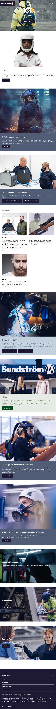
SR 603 (6, 80)
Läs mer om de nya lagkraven (11, 200)
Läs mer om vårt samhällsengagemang (14, 569)
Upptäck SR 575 (28, 21)
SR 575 (6, 146)
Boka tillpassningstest (31, 200)
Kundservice (7, 607)
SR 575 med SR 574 (25, 351)
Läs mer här (7, 408)
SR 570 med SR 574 (9, 351)
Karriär (6, 645)
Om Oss (6, 540)
